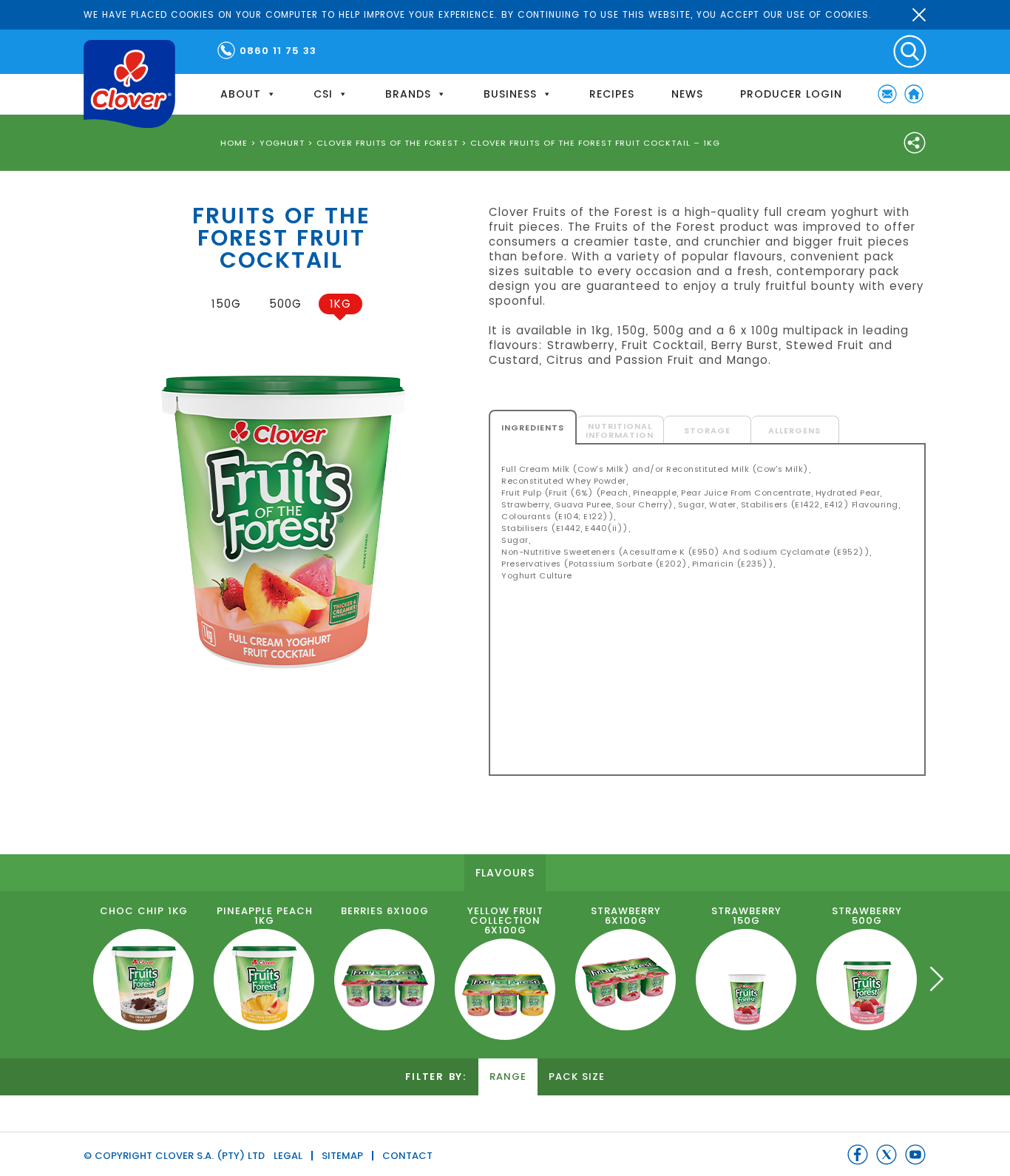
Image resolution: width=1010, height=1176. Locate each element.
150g (226, 303)
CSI (323, 94)
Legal (288, 1155)
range (507, 1076)
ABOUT (240, 94)
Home (914, 94)
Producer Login (791, 94)
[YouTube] (915, 1154)
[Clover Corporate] (129, 84)
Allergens (794, 430)
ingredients (532, 427)
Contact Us (887, 94)
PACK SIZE (577, 1076)
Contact (407, 1155)
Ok (919, 14)
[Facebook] (858, 1154)
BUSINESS (510, 94)
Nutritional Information (620, 430)
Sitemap (342, 1155)
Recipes (611, 94)
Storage (707, 430)
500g (285, 303)
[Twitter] (886, 1154)
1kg (340, 303)
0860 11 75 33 (278, 51)
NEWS (687, 94)
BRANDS (408, 94)
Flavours (505, 872)
